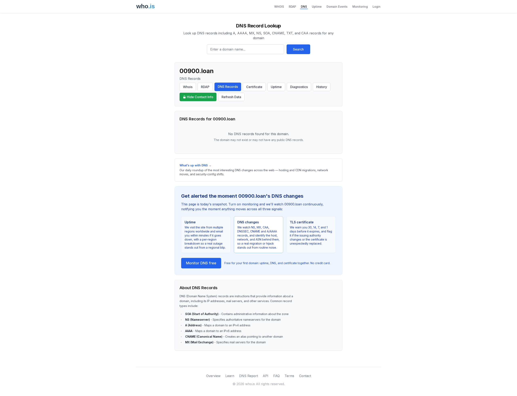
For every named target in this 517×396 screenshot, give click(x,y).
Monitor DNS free (201, 263)
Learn (229, 376)
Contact (305, 376)
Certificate (254, 87)
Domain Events (337, 6)
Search (298, 49)
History (321, 87)
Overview (213, 376)
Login (376, 6)
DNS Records (228, 87)
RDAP (292, 6)
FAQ (276, 376)
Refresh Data (231, 97)
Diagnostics (299, 87)
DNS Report (248, 376)
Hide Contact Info (200, 97)
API (265, 376)
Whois (187, 87)
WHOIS (279, 6)
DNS (304, 6)
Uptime (317, 6)
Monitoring (360, 6)
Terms (289, 376)
